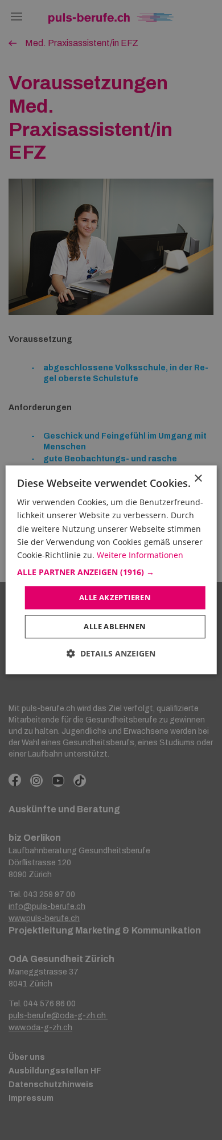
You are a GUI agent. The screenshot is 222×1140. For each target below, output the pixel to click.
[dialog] (111, 569)
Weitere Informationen (140, 555)
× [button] (198, 478)
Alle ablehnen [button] (115, 627)
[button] (111, 572)
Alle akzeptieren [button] (115, 597)
